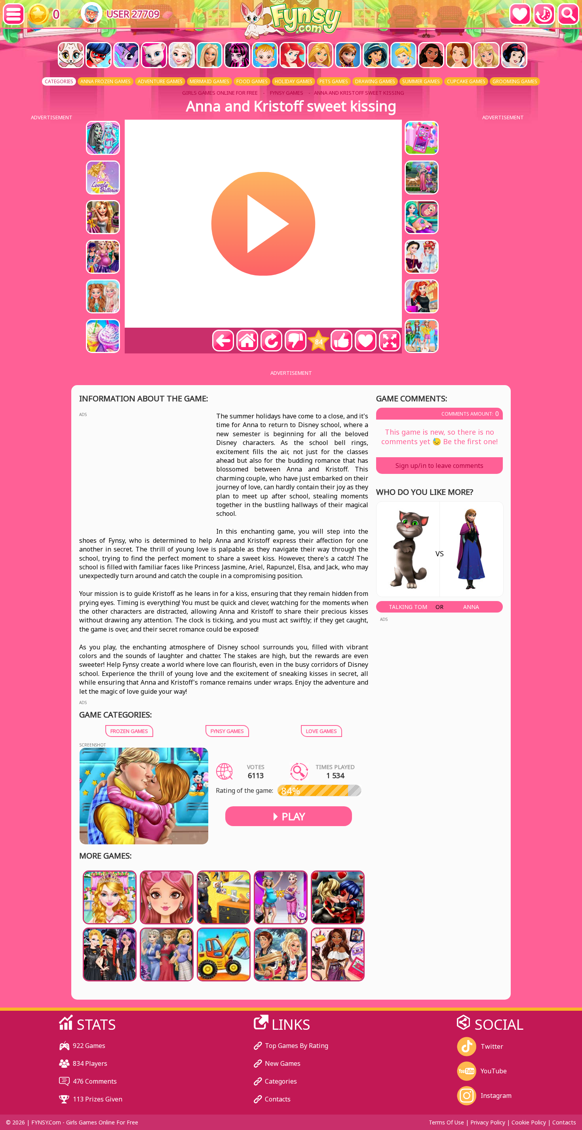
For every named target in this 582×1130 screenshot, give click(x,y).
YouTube (494, 1071)
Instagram (496, 1095)
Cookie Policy (529, 1122)
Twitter (492, 1046)
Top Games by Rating (296, 1045)
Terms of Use (446, 1122)
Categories (281, 1081)
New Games (283, 1063)
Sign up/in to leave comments (439, 465)
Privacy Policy (487, 1122)
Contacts (278, 1099)
